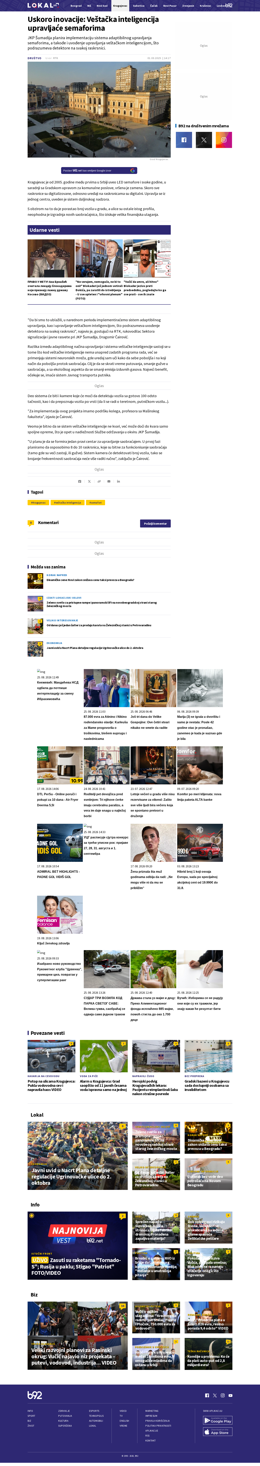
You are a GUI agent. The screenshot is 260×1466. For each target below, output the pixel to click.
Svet (138, 1216)
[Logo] (43, 6)
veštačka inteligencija (68, 502)
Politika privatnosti (158, 1425)
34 (122, 1306)
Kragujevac (39, 502)
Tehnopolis (96, 1415)
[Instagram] (224, 140)
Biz (29, 1420)
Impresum (151, 1415)
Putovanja (65, 1415)
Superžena (65, 1425)
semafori (96, 502)
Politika (141, 1253)
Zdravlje (64, 1411)
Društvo (34, 58)
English (124, 1420)
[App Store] (217, 1432)
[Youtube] (230, 1395)
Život (31, 1425)
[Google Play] (217, 1420)
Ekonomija (54, 643)
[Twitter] (204, 140)
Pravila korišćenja (157, 1420)
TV (121, 1415)
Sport (31, 1415)
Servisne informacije (202, 1171)
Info (30, 1411)
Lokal (92, 1425)
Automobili (96, 1420)
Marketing (152, 1411)
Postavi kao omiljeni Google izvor (87, 170)
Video (123, 1411)
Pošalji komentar (155, 523)
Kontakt (150, 1440)
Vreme (124, 1425)
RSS (147, 1435)
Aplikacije (151, 1430)
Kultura (63, 1420)
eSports (94, 1411)
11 (228, 1341)
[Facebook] (184, 140)
